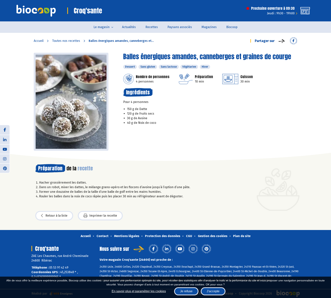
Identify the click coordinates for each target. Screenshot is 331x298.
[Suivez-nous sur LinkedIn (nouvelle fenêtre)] (5, 139)
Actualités (129, 27)
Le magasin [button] (101, 27)
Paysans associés (179, 27)
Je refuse (186, 291)
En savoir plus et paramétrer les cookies (139, 291)
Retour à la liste (56, 215)
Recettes (151, 27)
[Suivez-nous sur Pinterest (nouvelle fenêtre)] (5, 168)
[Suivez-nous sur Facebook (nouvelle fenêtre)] (5, 130)
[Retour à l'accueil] (36, 11)
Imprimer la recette (103, 215)
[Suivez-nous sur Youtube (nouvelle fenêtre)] (5, 149)
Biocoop (232, 27)
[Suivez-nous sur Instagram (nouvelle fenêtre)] (5, 158)
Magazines (209, 27)
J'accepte (213, 291)
